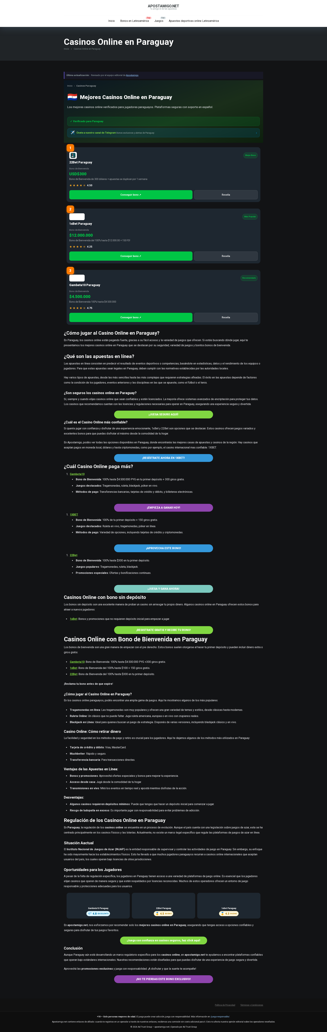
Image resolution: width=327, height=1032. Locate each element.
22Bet (73, 555)
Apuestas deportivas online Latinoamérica (194, 20)
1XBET (74, 514)
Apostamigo (132, 75)
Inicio (111, 20)
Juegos (158, 20)
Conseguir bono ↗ (130, 194)
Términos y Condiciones (251, 1005)
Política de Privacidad (225, 1005)
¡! (163, 630)
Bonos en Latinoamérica (134, 20)
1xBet (73, 619)
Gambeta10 (77, 474)
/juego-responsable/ (220, 1016)
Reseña (226, 194)
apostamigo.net (163, 6)
